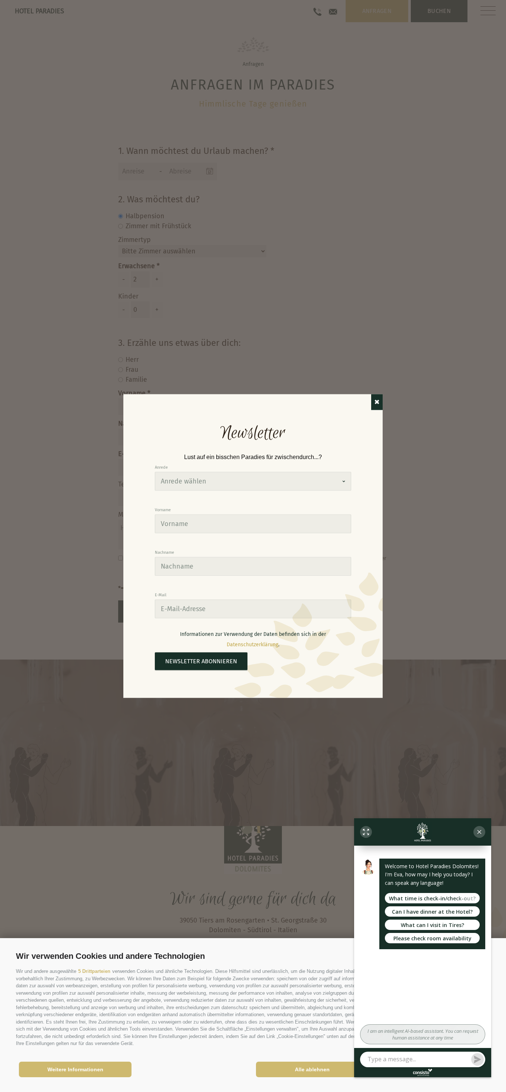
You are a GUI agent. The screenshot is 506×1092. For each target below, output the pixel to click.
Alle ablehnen (312, 1069)
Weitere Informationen (75, 1069)
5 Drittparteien (94, 971)
